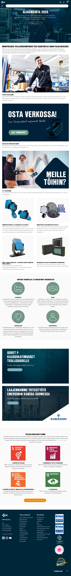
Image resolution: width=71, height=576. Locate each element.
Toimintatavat (22, 523)
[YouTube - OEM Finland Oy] (10, 538)
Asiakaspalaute (40, 536)
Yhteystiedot (40, 519)
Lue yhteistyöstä (13, 403)
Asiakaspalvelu (40, 517)
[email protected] (6, 530)
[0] (67, 2)
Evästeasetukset (23, 537)
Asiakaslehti (22, 526)
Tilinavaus (39, 525)
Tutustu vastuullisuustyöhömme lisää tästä (35, 500)
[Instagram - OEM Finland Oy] (7, 538)
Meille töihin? (22, 525)
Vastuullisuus (22, 539)
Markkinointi (22, 530)
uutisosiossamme (60, 440)
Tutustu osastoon (35, 23)
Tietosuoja (22, 536)
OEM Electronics (23, 521)
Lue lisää (33, 52)
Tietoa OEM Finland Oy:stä (26, 517)
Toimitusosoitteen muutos (43, 528)
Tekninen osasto (23, 532)
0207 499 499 (8, 527)
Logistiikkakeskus (23, 534)
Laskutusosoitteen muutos (43, 526)
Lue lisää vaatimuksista (15, 369)
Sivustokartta (22, 541)
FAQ (38, 523)
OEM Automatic (23, 519)
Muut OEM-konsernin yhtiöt (43, 534)
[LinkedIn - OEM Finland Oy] (3, 538)
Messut (21, 528)
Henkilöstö (39, 521)
